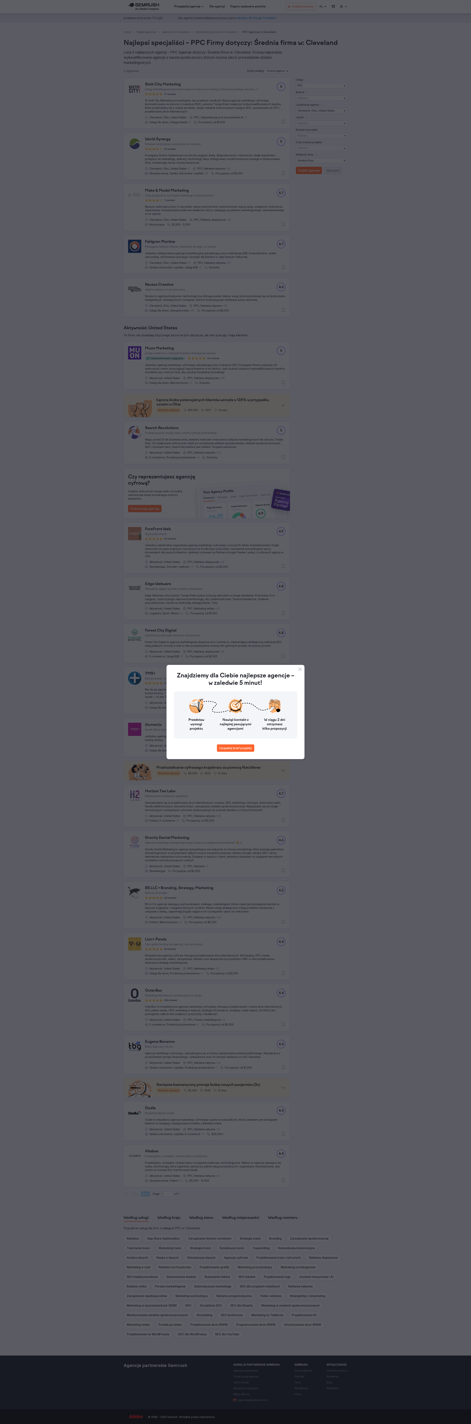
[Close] (300, 669)
